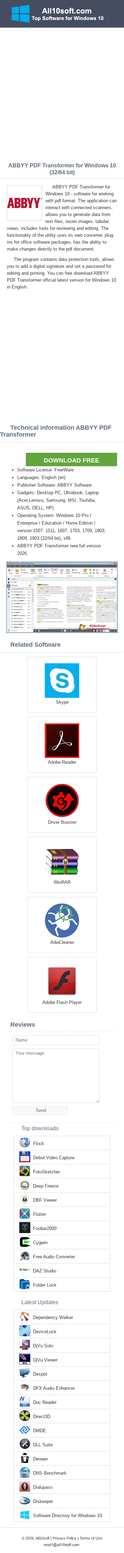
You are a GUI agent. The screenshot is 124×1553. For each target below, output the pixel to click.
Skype (62, 702)
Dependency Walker (53, 1317)
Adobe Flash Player (62, 1002)
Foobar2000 (44, 1228)
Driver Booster (62, 822)
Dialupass (43, 1487)
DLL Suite (43, 1444)
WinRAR (62, 882)
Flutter (39, 1214)
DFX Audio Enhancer (54, 1388)
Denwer (40, 1459)
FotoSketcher (46, 1171)
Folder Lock (44, 1285)
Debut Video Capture (53, 1157)
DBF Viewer (45, 1200)
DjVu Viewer (45, 1359)
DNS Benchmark (49, 1473)
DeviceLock (44, 1331)
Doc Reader (44, 1402)
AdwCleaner (62, 942)
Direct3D (41, 1416)
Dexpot (40, 1374)
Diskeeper (43, 1501)
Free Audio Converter (54, 1256)
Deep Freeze (46, 1186)
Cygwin (40, 1242)
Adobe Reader (62, 762)
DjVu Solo (43, 1345)
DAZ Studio (44, 1270)
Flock (38, 1143)
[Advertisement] (62, 93)
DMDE (39, 1430)
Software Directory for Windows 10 (67, 1515)
